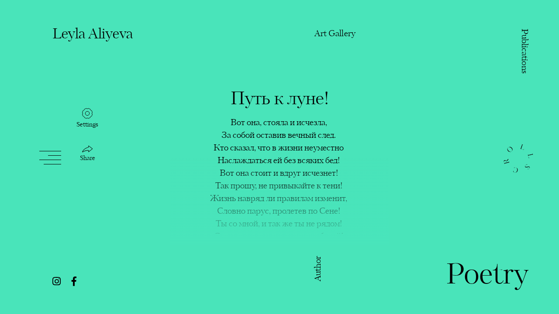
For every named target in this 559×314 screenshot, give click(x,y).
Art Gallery (334, 34)
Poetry (487, 276)
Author (318, 268)
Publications (524, 51)
